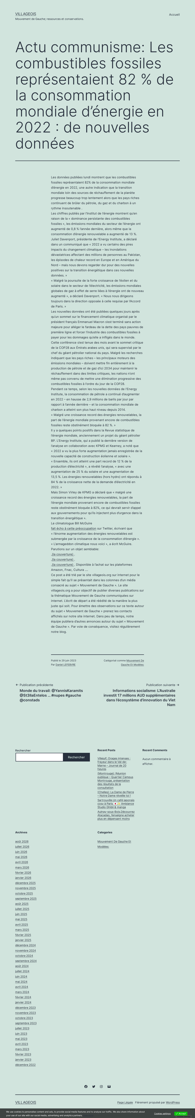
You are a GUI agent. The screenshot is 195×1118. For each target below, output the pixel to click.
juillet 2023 (22, 1028)
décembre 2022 (25, 1064)
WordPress (173, 1102)
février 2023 (23, 1054)
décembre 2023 (25, 1007)
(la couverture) (63, 554)
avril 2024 (21, 986)
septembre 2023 (26, 1023)
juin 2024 (21, 976)
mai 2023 (21, 1038)
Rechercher (23, 750)
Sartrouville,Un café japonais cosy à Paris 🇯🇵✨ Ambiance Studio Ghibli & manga (116, 804)
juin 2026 (21, 851)
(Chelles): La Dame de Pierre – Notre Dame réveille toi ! (116, 793)
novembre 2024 (25, 950)
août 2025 (21, 903)
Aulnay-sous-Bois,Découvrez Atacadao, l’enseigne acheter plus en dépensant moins (116, 815)
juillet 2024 (22, 971)
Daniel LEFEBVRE (66, 664)
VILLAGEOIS (25, 14)
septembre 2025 (26, 898)
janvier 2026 (23, 877)
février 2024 (23, 997)
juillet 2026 (22, 846)
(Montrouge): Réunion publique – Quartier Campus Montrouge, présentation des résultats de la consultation (115, 780)
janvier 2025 (23, 940)
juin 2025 (21, 914)
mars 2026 (22, 867)
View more (88, 1115)
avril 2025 (21, 924)
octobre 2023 (24, 1018)
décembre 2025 (25, 883)
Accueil (174, 14)
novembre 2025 (25, 888)
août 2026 (21, 841)
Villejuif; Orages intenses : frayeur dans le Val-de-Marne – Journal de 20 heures (114, 764)
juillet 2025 (22, 909)
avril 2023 (21, 1044)
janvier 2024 (23, 1002)
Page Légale (125, 1102)
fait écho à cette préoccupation (73, 528)
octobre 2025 (24, 893)
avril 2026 (21, 862)
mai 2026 (21, 857)
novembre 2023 (25, 1012)
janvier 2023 (23, 1059)
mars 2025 (22, 929)
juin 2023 (21, 1033)
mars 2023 (22, 1049)
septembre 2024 (26, 960)
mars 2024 (22, 992)
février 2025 (23, 934)
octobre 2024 (24, 955)
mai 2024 (21, 981)
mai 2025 (21, 919)
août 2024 (22, 966)
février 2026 (23, 872)
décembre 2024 (25, 945)
